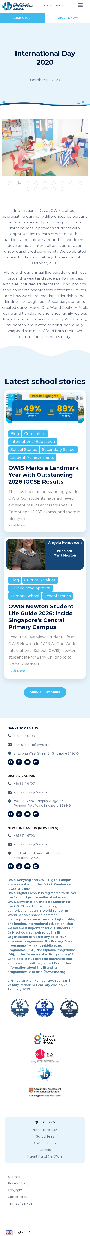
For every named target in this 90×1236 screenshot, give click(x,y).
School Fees (45, 1136)
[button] (10, 183)
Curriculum (35, 433)
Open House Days (44, 1130)
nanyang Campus (23, 728)
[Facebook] (11, 762)
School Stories (23, 449)
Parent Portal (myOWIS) (45, 1156)
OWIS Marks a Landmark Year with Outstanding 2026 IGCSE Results (43, 475)
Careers (45, 1150)
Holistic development (30, 588)
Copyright (15, 1190)
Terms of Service (20, 1203)
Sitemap (14, 1177)
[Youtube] (27, 762)
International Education (32, 441)
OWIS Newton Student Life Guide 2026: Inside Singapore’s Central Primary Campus (40, 616)
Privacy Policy (18, 1183)
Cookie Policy (18, 1197)
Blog (14, 433)
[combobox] (18, 1232)
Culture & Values (40, 580)
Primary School (24, 596)
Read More (16, 525)
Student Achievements (32, 457)
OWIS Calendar (45, 1143)
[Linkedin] (36, 762)
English (19, 1232)
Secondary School (59, 449)
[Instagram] (19, 762)
